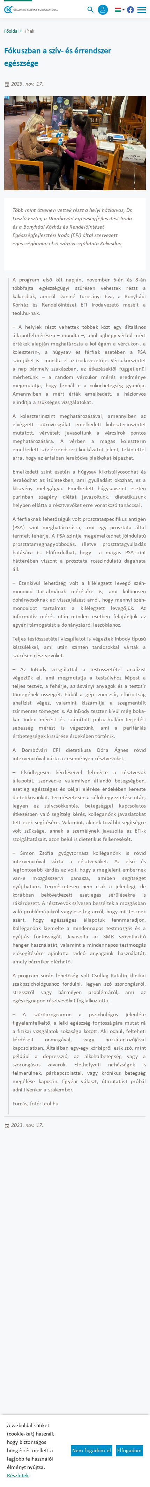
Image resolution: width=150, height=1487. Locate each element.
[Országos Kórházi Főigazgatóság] (31, 9)
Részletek (18, 1476)
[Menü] (141, 9)
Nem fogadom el (91, 1451)
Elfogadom (129, 1451)
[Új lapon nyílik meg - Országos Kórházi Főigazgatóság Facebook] (130, 10)
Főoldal (11, 31)
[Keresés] (91, 10)
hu (120, 10)
